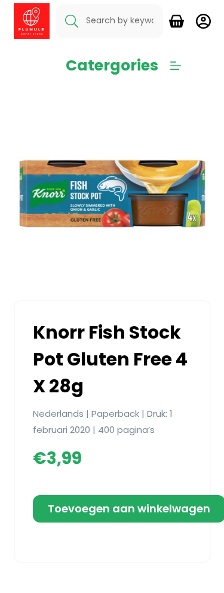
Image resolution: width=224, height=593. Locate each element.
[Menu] (175, 65)
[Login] (203, 21)
